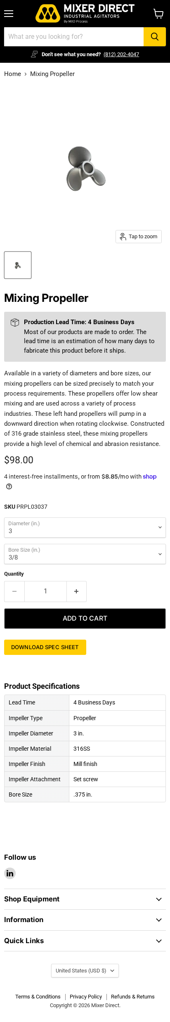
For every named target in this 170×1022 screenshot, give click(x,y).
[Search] (155, 36)
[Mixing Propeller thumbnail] (18, 265)
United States (81, 970)
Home (12, 74)
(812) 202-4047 (121, 54)
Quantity (14, 574)
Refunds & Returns (133, 997)
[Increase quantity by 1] (77, 591)
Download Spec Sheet (45, 647)
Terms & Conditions (38, 997)
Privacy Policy (86, 997)
